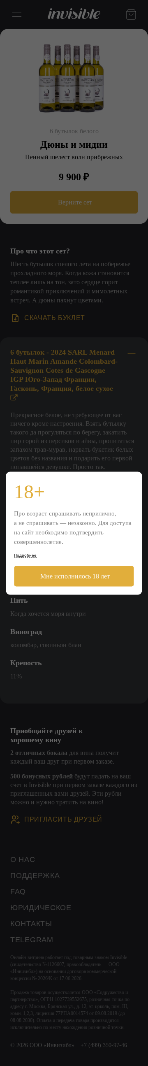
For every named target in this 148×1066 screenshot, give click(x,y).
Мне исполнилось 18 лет (74, 575)
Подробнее (25, 555)
